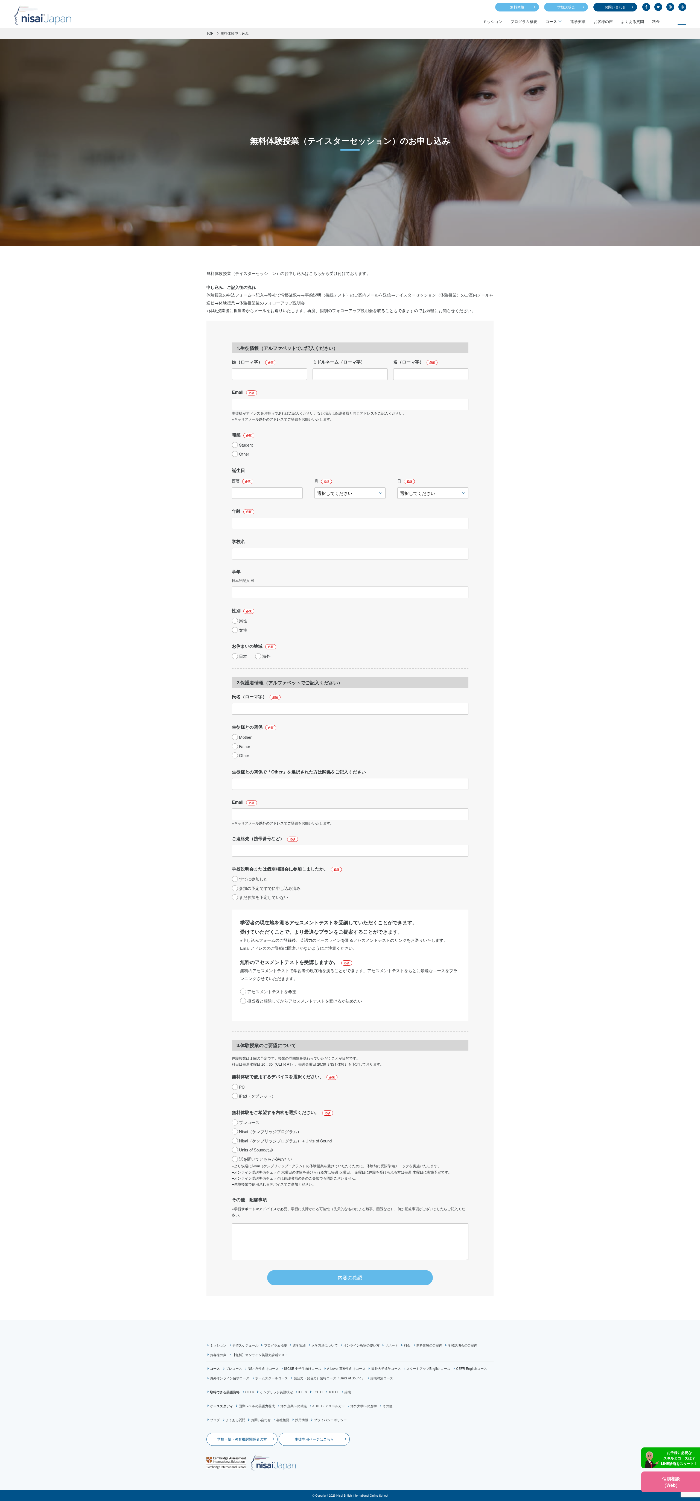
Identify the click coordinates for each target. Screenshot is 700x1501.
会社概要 (282, 1419)
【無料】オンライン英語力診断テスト (260, 1354)
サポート (391, 1345)
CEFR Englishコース (471, 1368)
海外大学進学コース (386, 1368)
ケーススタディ (221, 1405)
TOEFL (333, 1391)
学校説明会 (566, 7)
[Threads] (682, 7)
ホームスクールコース (271, 1378)
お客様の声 (603, 21)
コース (551, 21)
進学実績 (577, 21)
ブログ (215, 1419)
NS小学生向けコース (263, 1368)
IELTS (302, 1391)
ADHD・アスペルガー (328, 1405)
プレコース (234, 1368)
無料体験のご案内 (429, 1345)
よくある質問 (632, 21)
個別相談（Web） (671, 1481)
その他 (387, 1405)
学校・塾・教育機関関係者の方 (242, 1439)
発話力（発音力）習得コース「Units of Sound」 (329, 1378)
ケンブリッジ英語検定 (276, 1391)
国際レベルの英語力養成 (257, 1405)
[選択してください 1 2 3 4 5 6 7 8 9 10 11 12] (350, 493)
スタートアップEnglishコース (428, 1368)
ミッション (492, 21)
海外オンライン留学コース (229, 1378)
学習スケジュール (245, 1345)
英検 (347, 1391)
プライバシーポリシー (330, 1419)
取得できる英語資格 (225, 1391)
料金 (656, 21)
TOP (210, 33)
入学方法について (324, 1345)
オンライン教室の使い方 (361, 1345)
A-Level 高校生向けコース (346, 1368)
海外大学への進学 (364, 1405)
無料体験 (517, 7)
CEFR (249, 1391)
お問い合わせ (615, 7)
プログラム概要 (524, 21)
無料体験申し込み (234, 33)
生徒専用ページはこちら (314, 1439)
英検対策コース (381, 1378)
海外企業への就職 (294, 1405)
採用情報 (301, 1419)
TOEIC (318, 1391)
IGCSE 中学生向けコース (302, 1368)
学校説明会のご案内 (462, 1345)
